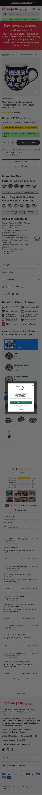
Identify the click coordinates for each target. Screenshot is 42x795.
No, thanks (21, 409)
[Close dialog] (33, 385)
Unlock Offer (21, 403)
